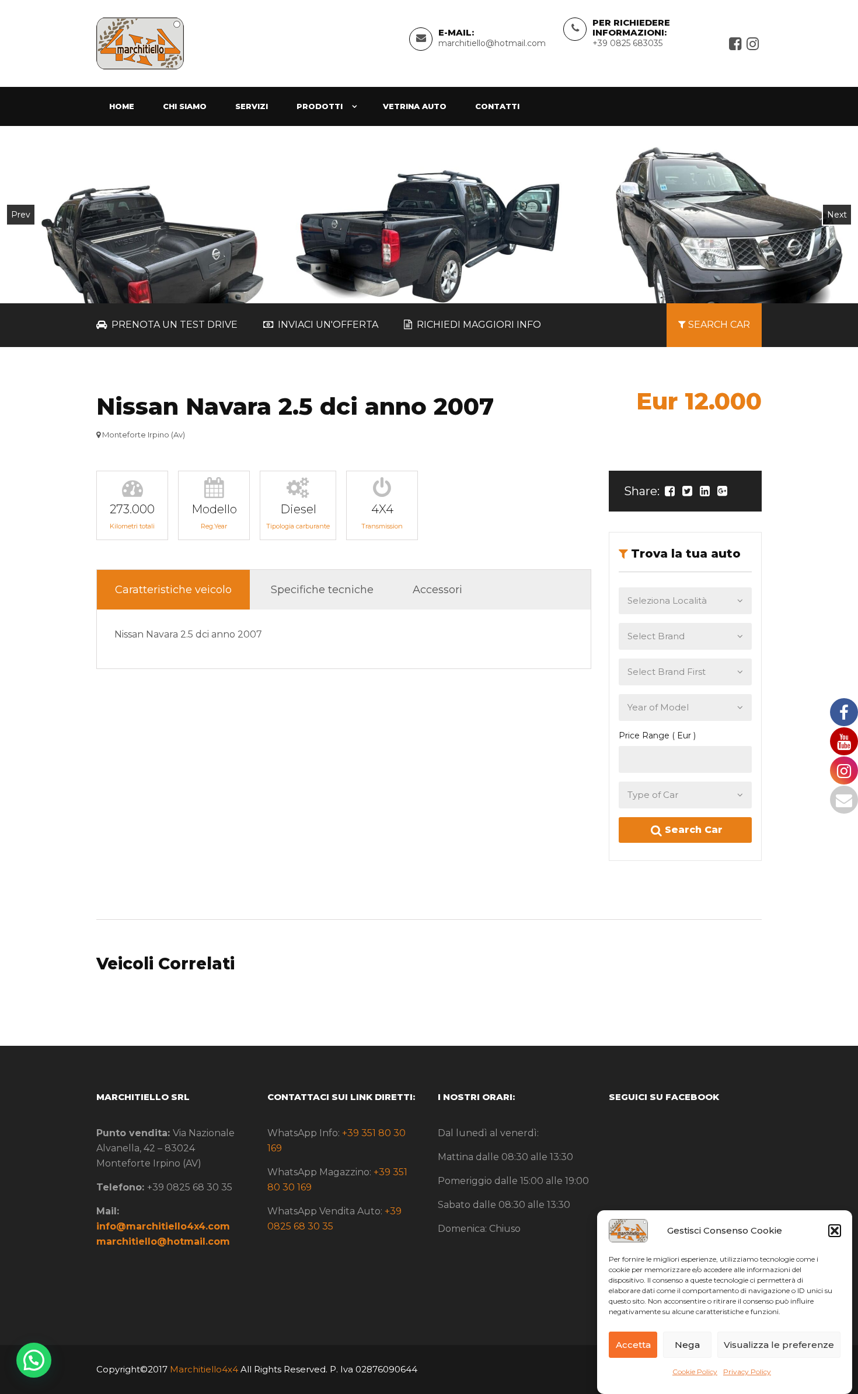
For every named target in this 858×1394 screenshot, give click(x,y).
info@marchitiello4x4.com (163, 1226)
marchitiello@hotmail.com (492, 43)
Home (121, 106)
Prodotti (320, 106)
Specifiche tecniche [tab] (322, 589)
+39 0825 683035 (627, 43)
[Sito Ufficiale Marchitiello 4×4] (140, 42)
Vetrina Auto (415, 106)
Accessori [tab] (437, 589)
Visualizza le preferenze (779, 1344)
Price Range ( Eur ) (657, 735)
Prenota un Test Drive (173, 324)
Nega (687, 1344)
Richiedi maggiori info (477, 324)
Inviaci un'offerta (326, 324)
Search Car (692, 829)
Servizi (251, 106)
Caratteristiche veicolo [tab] (173, 589)
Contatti (497, 106)
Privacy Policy (747, 1371)
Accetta (633, 1344)
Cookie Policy (694, 1371)
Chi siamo (185, 106)
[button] (834, 1231)
